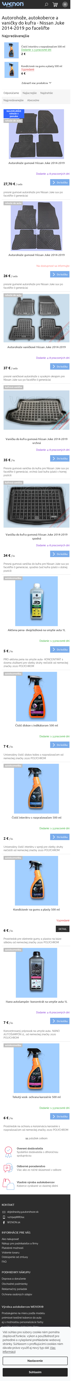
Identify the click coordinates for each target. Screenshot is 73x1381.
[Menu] (65, 4)
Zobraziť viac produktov (35, 82)
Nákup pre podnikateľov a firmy (20, 1243)
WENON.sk (13, 1222)
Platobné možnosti (12, 1248)
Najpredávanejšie (14, 100)
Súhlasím (35, 1372)
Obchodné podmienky (15, 1283)
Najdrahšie (46, 93)
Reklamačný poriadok (14, 1289)
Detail (63, 928)
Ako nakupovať (10, 1239)
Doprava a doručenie (14, 1278)
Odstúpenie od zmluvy (15, 1257)
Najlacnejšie (30, 93)
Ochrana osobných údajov (17, 1294)
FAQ (4, 1261)
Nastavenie (35, 1361)
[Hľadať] (46, 4)
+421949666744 (15, 1217)
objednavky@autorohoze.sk (22, 1211)
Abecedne (33, 100)
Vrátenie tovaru (10, 1252)
